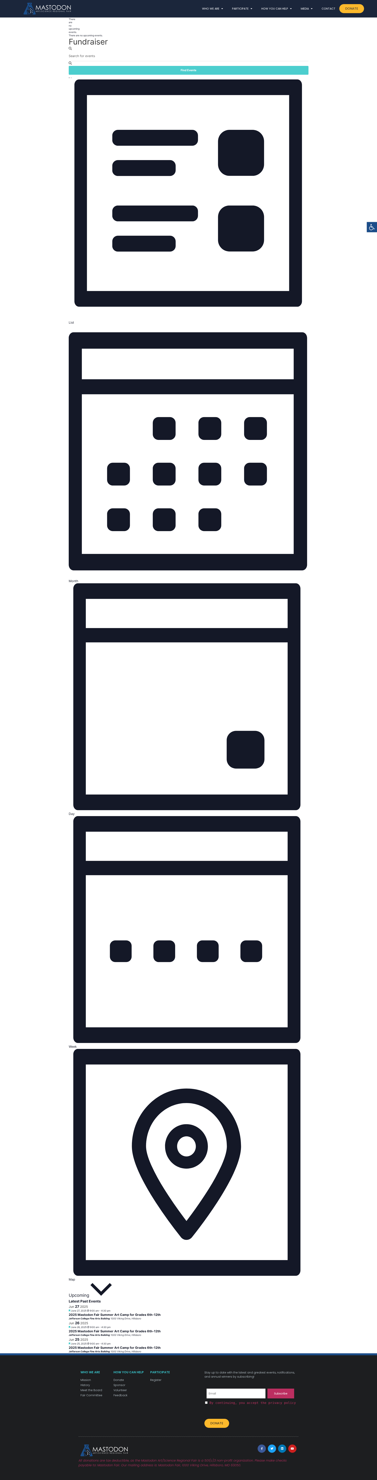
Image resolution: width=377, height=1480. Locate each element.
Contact (328, 9)
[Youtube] (292, 1449)
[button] (372, 227)
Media (305, 9)
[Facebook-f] (262, 1449)
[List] (69, 77)
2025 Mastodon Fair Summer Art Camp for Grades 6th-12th (115, 1315)
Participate (240, 9)
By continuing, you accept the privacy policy (253, 1403)
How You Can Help (274, 9)
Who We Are (210, 9)
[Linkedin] (282, 1449)
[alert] (70, 26)
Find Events (188, 70)
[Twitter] (272, 1449)
